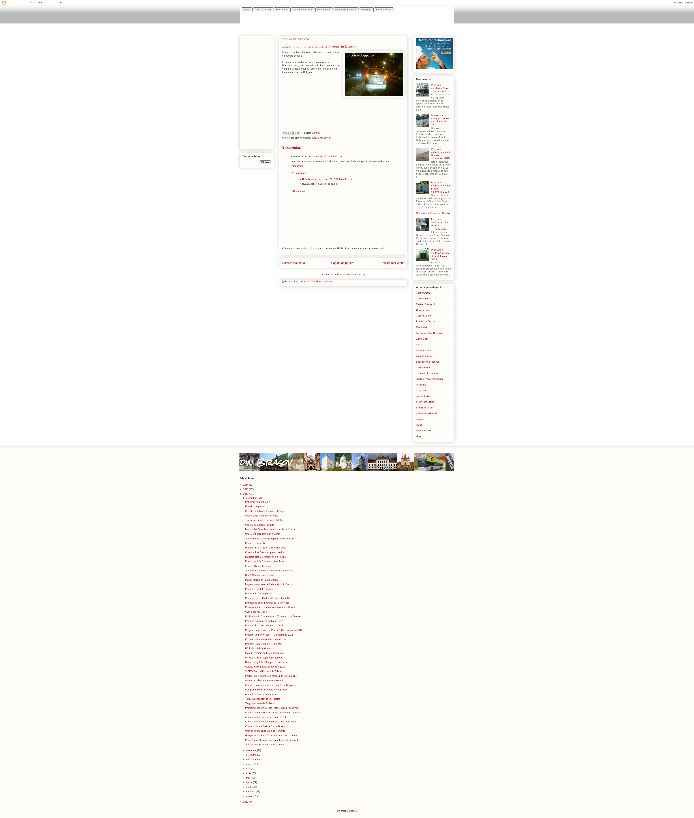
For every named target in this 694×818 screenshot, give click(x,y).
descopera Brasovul (427, 361)
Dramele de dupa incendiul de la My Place (267, 602)
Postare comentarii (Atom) (351, 274)
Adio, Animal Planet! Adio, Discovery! (264, 744)
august (250, 764)
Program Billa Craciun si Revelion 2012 (265, 547)
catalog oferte (424, 355)
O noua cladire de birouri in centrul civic (266, 639)
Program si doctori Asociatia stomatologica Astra (440, 254)
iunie (249, 773)
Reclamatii (422, 327)
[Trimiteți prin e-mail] (284, 133)
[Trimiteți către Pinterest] (297, 133)
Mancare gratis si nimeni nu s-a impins (265, 557)
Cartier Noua (423, 298)
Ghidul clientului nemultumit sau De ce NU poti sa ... (272, 685)
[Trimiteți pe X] (291, 133)
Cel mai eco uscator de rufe (259, 525)
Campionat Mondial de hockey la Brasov (266, 689)
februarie (251, 791)
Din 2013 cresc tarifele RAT (259, 575)
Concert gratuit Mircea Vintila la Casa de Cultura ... (272, 721)
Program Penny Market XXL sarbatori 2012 (267, 598)
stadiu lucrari (423, 430)
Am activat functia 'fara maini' (260, 694)
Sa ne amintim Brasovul (429, 332)
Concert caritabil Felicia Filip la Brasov (265, 726)
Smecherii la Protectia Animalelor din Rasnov (268, 570)
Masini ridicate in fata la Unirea (261, 579)
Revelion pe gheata (255, 506)
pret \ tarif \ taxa (425, 401)
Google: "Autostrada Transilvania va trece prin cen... (272, 735)
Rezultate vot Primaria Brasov (433, 213)
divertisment (324, 137)
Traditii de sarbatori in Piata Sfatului (264, 520)
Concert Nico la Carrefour (258, 566)
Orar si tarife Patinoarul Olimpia (261, 515)
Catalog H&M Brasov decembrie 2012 (265, 666)
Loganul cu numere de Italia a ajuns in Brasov (269, 584)
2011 (246, 801)
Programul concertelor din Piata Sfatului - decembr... (272, 708)
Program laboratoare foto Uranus (440, 222)
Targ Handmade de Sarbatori (260, 703)
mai (248, 777)
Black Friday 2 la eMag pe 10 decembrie (266, 662)
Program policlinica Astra (440, 86)
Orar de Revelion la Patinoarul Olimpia (265, 511)
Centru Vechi (423, 315)
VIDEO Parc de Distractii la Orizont (263, 671)
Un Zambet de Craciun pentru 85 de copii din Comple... (274, 616)
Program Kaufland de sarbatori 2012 (264, 621)
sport (419, 424)
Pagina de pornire (342, 262)
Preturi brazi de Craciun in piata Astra (264, 561)
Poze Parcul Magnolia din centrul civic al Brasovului (272, 740)
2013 (246, 489)
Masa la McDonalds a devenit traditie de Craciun (270, 529)
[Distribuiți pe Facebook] (294, 133)
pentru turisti (423, 396)
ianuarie (250, 796)
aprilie (249, 782)
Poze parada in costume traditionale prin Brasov (270, 607)
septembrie (252, 759)
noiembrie (251, 750)
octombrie (251, 755)
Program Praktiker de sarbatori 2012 (264, 625)
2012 (246, 494)
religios (420, 419)
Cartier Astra (423, 292)
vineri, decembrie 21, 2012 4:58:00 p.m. (321, 156)
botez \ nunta (423, 350)
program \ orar (424, 407)
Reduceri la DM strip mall (258, 593)
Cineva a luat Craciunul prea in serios (264, 552)
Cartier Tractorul (425, 304)
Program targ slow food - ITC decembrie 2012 (269, 634)
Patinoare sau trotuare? (257, 502)
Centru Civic (423, 310)
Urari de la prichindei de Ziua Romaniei (265, 730)
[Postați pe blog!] (287, 133)
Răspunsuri (300, 173)
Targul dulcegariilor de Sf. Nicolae (262, 699)
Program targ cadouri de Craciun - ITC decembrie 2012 (273, 630)
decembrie (252, 498)
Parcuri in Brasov (426, 321)
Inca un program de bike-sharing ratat (264, 653)
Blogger (352, 811)
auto (314, 137)
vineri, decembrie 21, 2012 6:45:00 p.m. (331, 179)
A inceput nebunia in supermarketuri (264, 680)
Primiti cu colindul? (255, 543)
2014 (246, 484)
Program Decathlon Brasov (259, 589)
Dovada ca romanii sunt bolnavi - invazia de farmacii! (273, 712)
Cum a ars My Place (256, 611)
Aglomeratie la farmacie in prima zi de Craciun (269, 538)
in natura (421, 384)
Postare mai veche (392, 262)
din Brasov (265, 462)
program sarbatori (426, 413)
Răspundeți (297, 166)
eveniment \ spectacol (428, 373)
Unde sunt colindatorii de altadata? (263, 534)
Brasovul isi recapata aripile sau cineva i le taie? (440, 120)
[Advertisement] (347, 22)
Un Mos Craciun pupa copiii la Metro (264, 657)
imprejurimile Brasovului (429, 378)
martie (249, 787)
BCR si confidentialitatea (258, 648)
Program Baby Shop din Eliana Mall (263, 644)
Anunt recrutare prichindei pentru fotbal (265, 717)
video (419, 436)
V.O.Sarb (305, 179)
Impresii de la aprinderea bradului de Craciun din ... (271, 676)
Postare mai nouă (293, 262)
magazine (421, 390)
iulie (248, 768)
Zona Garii (422, 338)
